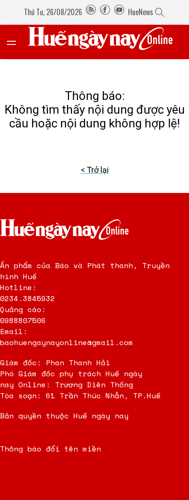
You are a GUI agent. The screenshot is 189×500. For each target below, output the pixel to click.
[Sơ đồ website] (90, 11)
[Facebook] (105, 11)
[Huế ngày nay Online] (106, 42)
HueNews (140, 11)
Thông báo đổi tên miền (50, 448)
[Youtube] (119, 11)
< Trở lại (95, 170)
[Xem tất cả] (16, 42)
